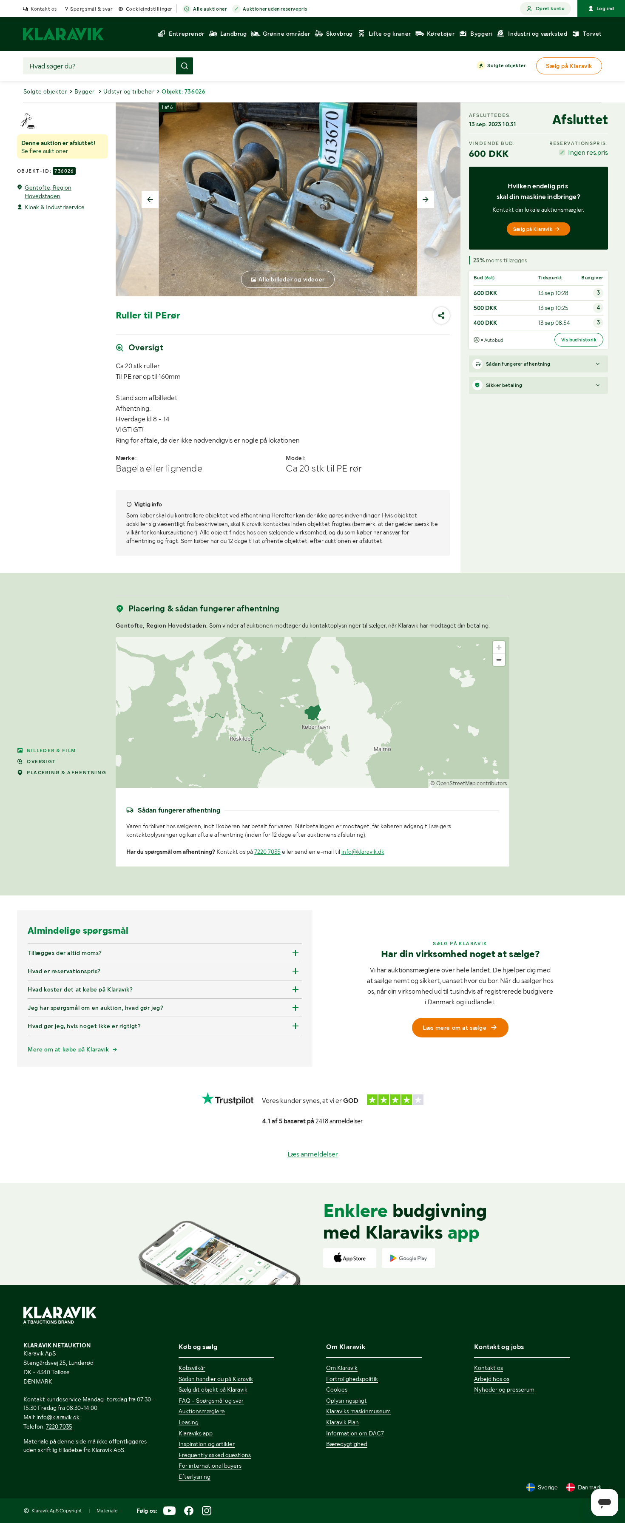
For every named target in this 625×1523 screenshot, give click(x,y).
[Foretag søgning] (184, 65)
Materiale (107, 1511)
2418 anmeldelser (339, 1121)
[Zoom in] (499, 647)
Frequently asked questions (215, 1455)
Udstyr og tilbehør (128, 91)
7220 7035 (267, 851)
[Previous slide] (150, 199)
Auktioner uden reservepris (275, 9)
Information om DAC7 (355, 1433)
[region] (313, 712)
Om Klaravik (342, 1367)
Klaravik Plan (342, 1422)
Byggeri (85, 91)
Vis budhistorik (579, 340)
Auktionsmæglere (202, 1411)
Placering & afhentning (66, 773)
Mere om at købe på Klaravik (68, 1049)
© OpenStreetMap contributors (468, 783)
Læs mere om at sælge (454, 1027)
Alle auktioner (210, 9)
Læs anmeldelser (312, 1154)
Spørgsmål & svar (91, 9)
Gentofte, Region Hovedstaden (48, 191)
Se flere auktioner (44, 151)
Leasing (189, 1422)
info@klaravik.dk (362, 851)
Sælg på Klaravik (532, 229)
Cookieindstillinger (149, 9)
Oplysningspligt (346, 1400)
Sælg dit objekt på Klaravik (213, 1389)
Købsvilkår (192, 1367)
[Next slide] (425, 199)
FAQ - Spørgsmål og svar (211, 1400)
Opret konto (550, 8)
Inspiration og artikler (207, 1444)
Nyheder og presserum (504, 1389)
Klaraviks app (196, 1433)
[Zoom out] (499, 660)
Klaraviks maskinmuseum (358, 1411)
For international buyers (210, 1465)
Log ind (605, 8)
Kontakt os (44, 9)
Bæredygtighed (346, 1444)
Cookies (336, 1389)
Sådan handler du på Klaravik (216, 1378)
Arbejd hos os (491, 1378)
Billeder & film (51, 750)
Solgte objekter (506, 65)
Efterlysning (194, 1476)
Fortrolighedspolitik (352, 1378)
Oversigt (41, 761)
